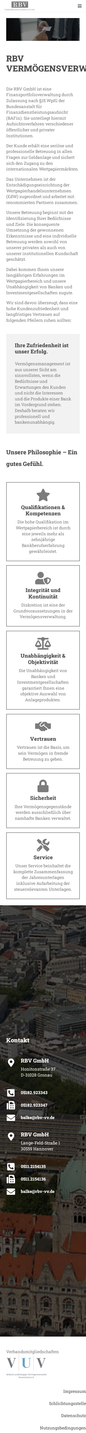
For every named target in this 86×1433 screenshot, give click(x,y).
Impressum (74, 1391)
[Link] (19, 6)
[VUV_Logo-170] (43, 1366)
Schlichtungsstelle (67, 1403)
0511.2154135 (33, 1166)
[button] (79, 6)
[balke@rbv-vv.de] (13, 1118)
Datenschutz (73, 1415)
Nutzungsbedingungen (63, 1428)
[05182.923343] (13, 1093)
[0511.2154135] (13, 1167)
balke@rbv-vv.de (37, 1117)
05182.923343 (34, 1092)
